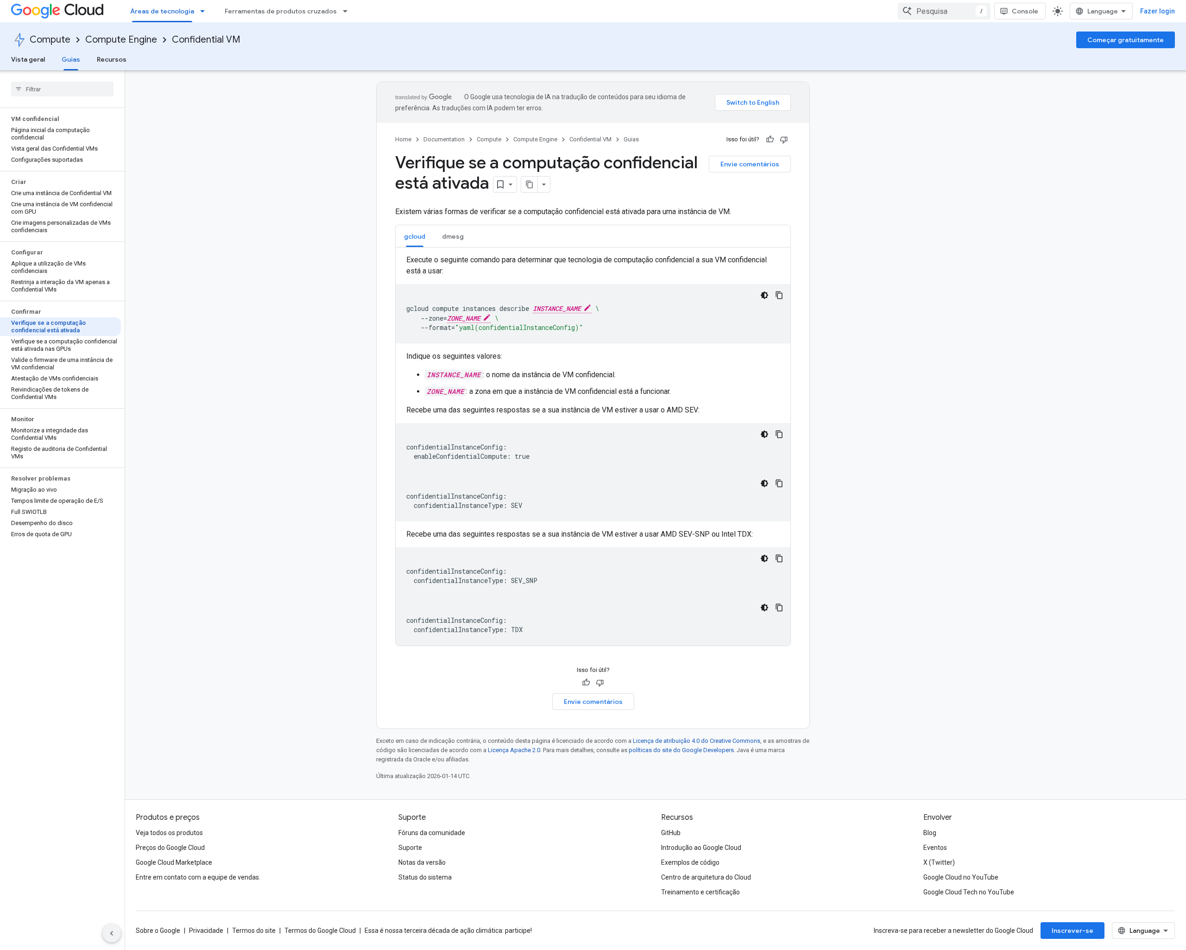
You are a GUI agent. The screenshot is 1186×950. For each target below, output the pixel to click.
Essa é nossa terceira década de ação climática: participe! (448, 930)
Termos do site (254, 930)
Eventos (935, 847)
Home (403, 139)
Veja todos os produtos (169, 832)
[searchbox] (62, 89)
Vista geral (28, 59)
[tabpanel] (593, 450)
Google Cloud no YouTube (960, 877)
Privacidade (206, 930)
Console (1025, 11)
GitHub (671, 832)
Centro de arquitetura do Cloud (706, 877)
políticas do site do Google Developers (681, 750)
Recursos (111, 59)
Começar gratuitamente (1125, 40)
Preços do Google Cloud (170, 847)
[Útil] (770, 139)
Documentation (444, 139)
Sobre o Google (158, 930)
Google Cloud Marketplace (174, 862)
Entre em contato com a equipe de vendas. (198, 877)
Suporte (410, 847)
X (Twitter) (939, 862)
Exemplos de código (690, 862)
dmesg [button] (453, 236)
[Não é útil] (784, 139)
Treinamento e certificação (700, 892)
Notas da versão (422, 862)
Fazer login (1157, 11)
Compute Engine (121, 39)
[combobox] (944, 11)
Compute (50, 39)
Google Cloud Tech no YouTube (968, 892)
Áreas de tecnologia (162, 11)
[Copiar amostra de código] (779, 295)
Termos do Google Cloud (320, 930)
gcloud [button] (414, 236)
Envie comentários (749, 164)
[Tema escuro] (764, 295)
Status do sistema (425, 877)
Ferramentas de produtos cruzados (281, 11)
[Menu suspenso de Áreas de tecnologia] (205, 11)
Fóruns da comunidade (431, 832)
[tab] (415, 236)
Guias (71, 59)
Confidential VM (206, 39)
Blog (929, 832)
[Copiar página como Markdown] (529, 184)
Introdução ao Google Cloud (701, 847)
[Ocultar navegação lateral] (111, 933)
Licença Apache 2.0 (514, 750)
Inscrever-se (1072, 930)
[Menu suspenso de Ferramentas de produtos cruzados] (348, 11)
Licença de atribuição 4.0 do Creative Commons (696, 740)
